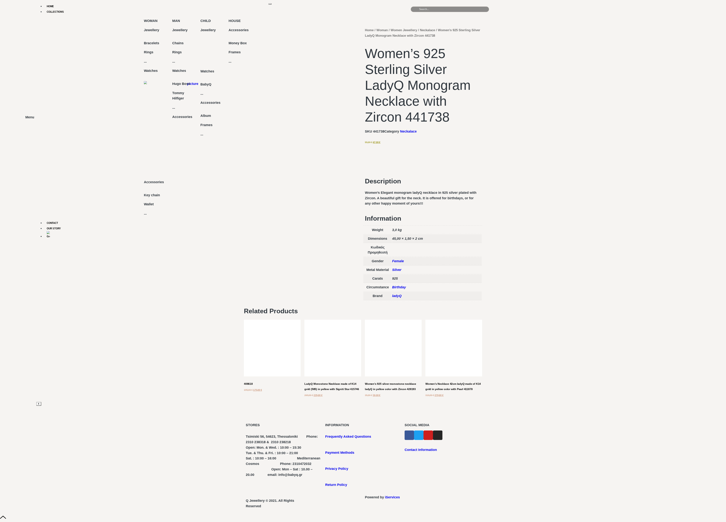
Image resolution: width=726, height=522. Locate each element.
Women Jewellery (404, 30)
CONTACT (52, 223)
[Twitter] (419, 435)
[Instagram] (437, 435)
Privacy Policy (336, 469)
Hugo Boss (181, 84)
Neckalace (427, 30)
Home (369, 30)
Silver (396, 270)
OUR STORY (54, 228)
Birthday (399, 287)
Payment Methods (339, 453)
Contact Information (421, 450)
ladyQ (397, 296)
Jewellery (151, 30)
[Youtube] (428, 435)
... (145, 61)
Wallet (149, 204)
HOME (50, 6)
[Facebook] (409, 435)
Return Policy (336, 485)
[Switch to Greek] (157, 235)
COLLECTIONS (55, 11)
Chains (178, 43)
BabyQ (205, 84)
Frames (206, 125)
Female (398, 261)
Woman (382, 30)
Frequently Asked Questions (348, 436)
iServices (392, 497)
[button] (639, 10)
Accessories (154, 182)
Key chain (152, 195)
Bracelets (151, 43)
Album (205, 116)
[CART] (553, 9)
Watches (151, 71)
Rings (148, 52)
